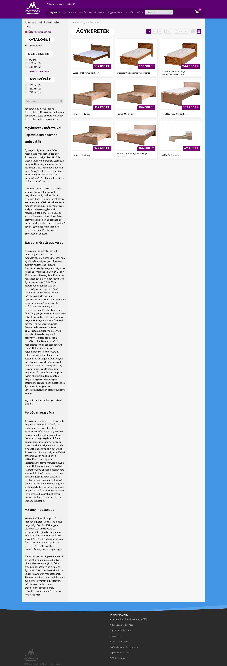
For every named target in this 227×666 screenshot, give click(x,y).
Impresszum (115, 636)
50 (160, 31)
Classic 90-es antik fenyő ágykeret (133, 72)
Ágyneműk (115, 14)
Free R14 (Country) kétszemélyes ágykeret (133, 155)
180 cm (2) (35, 66)
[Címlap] (32, 14)
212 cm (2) (35, 88)
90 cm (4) (34, 59)
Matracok (69, 14)
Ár (169, 31)
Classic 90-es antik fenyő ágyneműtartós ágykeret (173, 73)
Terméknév (182, 31)
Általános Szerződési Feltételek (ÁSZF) (128, 619)
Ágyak (55, 14)
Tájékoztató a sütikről (120, 652)
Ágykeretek (95, 22)
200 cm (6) (35, 85)
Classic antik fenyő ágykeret (86, 72)
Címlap (75, 22)
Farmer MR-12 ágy (81, 113)
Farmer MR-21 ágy (81, 155)
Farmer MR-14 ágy (126, 113)
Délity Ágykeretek (170, 155)
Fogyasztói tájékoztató (120, 630)
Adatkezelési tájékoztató (121, 624)
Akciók (130, 12)
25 (154, 31)
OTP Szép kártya (117, 658)
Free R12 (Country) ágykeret (175, 113)
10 (148, 31)
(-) (27, 46)
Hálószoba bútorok (91, 14)
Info (140, 14)
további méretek (38, 71)
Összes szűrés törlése (39, 31)
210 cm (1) (35, 92)
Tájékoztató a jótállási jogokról (124, 647)
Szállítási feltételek (119, 641)
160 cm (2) (35, 63)
